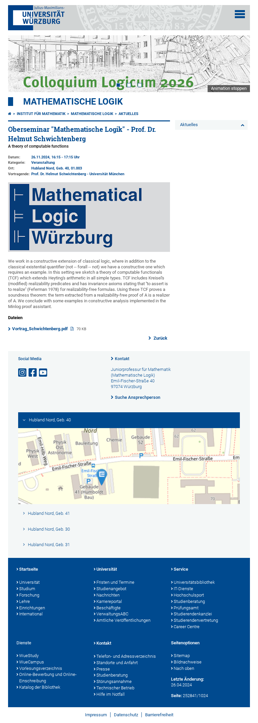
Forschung (29, 595)
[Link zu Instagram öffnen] (23, 373)
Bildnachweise (188, 661)
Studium (27, 588)
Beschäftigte (108, 607)
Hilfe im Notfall (110, 694)
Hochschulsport (189, 595)
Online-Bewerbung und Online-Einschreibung (48, 677)
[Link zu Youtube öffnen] (43, 373)
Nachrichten (108, 595)
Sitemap (182, 655)
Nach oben (184, 668)
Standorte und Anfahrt (117, 662)
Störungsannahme (114, 681)
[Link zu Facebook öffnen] (33, 373)
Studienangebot (111, 588)
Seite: (176, 695)
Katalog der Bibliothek (39, 687)
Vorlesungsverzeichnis (40, 668)
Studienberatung (189, 601)
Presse (103, 669)
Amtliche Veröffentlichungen (123, 620)
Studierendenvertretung (196, 620)
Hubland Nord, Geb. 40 (50, 168)
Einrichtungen (32, 607)
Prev (19, 63)
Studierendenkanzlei (193, 613)
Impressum (96, 714)
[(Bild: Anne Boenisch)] (89, 250)
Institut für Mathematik (41, 114)
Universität (29, 582)
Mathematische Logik (73, 102)
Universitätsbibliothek (194, 582)
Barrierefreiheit (159, 714)
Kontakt (122, 358)
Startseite (28, 569)
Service (181, 569)
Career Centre (187, 626)
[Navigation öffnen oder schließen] (240, 14)
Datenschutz (126, 714)
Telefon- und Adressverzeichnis (126, 656)
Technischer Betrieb (115, 687)
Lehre (24, 601)
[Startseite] (9, 114)
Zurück (160, 338)
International (31, 613)
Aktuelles (128, 114)
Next (238, 63)
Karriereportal (109, 601)
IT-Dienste (183, 588)
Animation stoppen (229, 88)
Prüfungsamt (186, 607)
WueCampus (31, 661)
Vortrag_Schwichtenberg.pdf (40, 328)
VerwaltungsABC (112, 613)
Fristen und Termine (115, 582)
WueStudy (29, 655)
